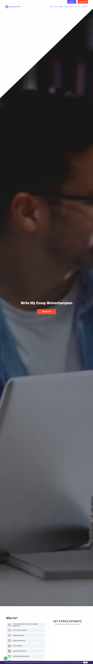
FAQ (80, 6)
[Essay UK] (13, 6)
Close (85, 662)
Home (51, 6)
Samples (71, 6)
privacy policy (79, 662)
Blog (76, 6)
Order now (82, 1)
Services (61, 6)
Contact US (85, 6)
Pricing (66, 6)
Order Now (46, 312)
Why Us (56, 6)
